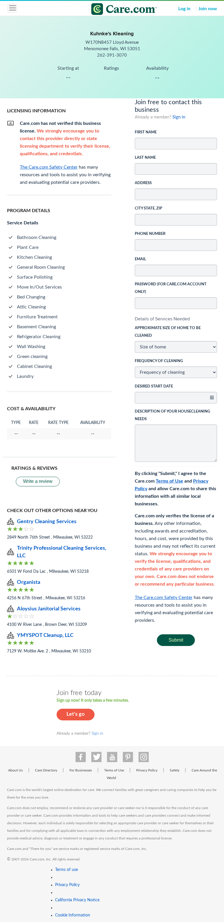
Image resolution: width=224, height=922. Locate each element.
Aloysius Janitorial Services (48, 609)
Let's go (75, 714)
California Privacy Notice (77, 900)
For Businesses (80, 770)
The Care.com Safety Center (163, 597)
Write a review (37, 481)
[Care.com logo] (115, 10)
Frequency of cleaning (159, 361)
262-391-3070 (112, 55)
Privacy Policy (147, 770)
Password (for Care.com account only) (170, 288)
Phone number (150, 234)
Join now (207, 8)
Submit (176, 640)
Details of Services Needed (162, 318)
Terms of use (66, 870)
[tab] (176, 318)
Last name (145, 158)
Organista (28, 582)
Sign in (178, 117)
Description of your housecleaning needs (172, 415)
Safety (174, 770)
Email (140, 259)
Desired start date (154, 386)
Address (143, 183)
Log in (184, 8)
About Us (15, 770)
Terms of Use (169, 481)
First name (146, 132)
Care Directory (46, 770)
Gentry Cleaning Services (46, 521)
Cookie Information (72, 915)
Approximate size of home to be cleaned (168, 332)
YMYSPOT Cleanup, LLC (45, 635)
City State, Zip (148, 208)
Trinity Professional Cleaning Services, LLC (61, 552)
